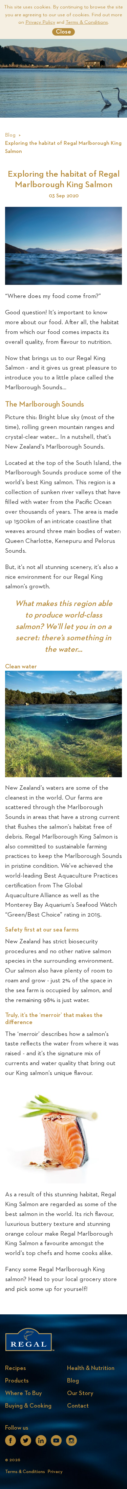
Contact (78, 1406)
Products (17, 1381)
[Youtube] (56, 1442)
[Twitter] (25, 1442)
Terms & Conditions (87, 22)
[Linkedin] (41, 1442)
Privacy (55, 1471)
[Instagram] (71, 1442)
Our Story (80, 1393)
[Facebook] (10, 1442)
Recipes (15, 1368)
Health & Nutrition (90, 1368)
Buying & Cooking (28, 1406)
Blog (10, 135)
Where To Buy (23, 1393)
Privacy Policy (40, 22)
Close (63, 32)
